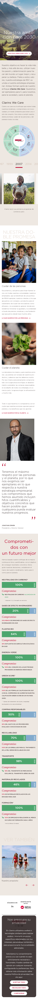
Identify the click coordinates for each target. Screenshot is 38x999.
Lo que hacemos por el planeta (14, 413)
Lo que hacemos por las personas (15, 318)
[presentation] (27, 885)
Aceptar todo (19, 982)
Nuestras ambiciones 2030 (18, 53)
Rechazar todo (19, 988)
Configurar (19, 993)
